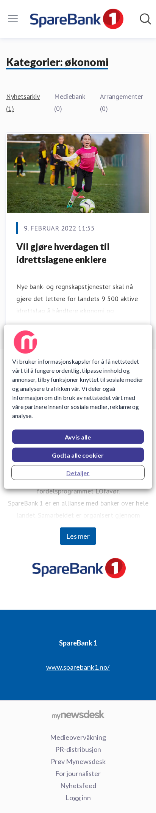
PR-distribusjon (78, 749)
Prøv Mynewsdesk (78, 761)
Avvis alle (78, 436)
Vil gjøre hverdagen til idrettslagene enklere (62, 253)
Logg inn (78, 797)
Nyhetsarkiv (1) (23, 102)
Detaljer (77, 472)
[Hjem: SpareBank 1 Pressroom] (75, 19)
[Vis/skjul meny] (13, 18)
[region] (78, 406)
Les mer (78, 536)
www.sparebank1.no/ (78, 667)
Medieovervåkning (78, 737)
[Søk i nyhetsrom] (145, 19)
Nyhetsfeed (78, 785)
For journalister (78, 773)
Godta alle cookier (78, 454)
